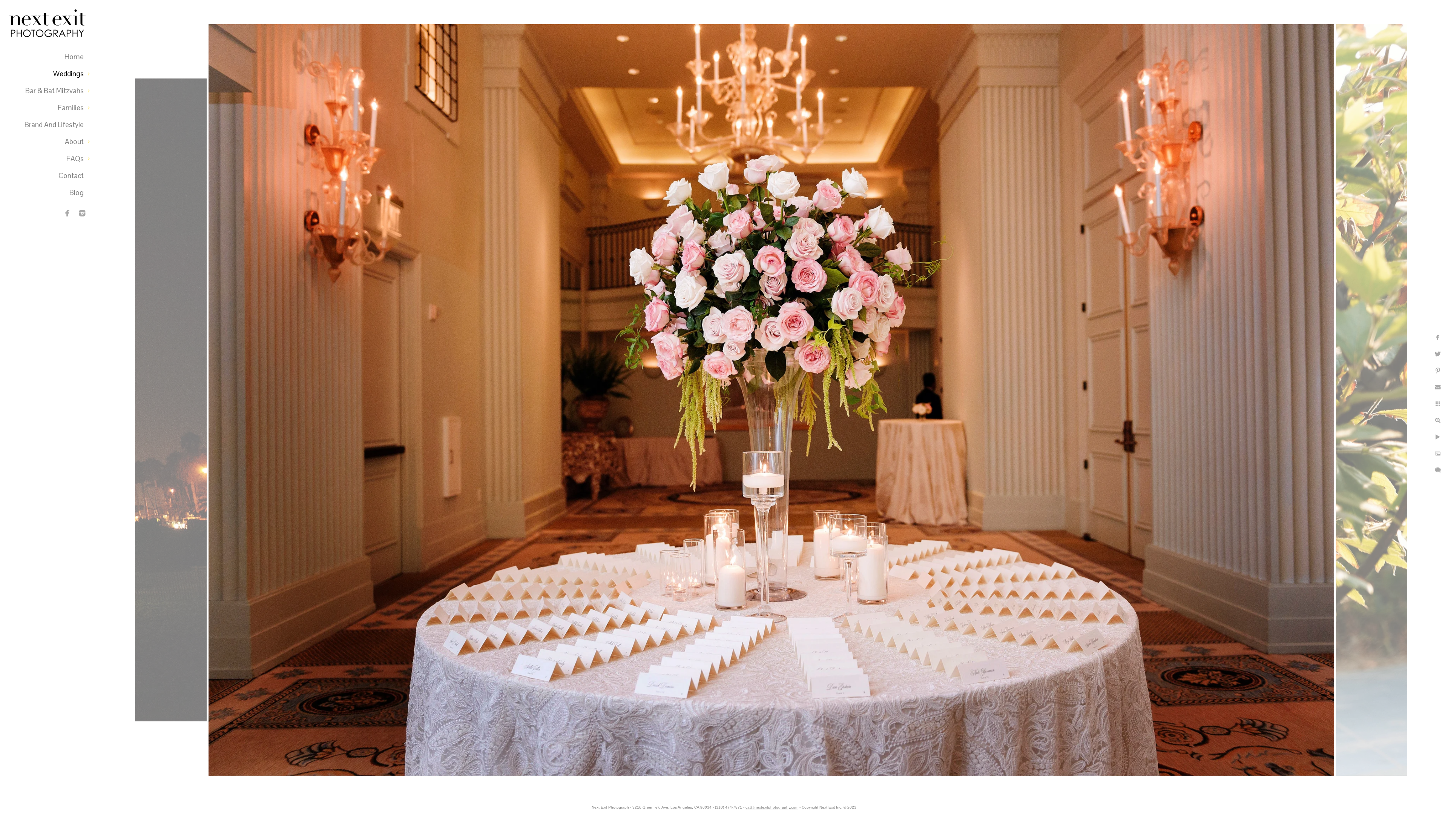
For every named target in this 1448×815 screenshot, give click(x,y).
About (74, 141)
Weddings (68, 73)
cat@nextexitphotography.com (771, 807)
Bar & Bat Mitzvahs (54, 90)
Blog (76, 192)
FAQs (75, 158)
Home (74, 57)
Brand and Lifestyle (54, 124)
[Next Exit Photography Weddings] (82, 213)
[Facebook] (67, 213)
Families (71, 107)
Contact (71, 175)
